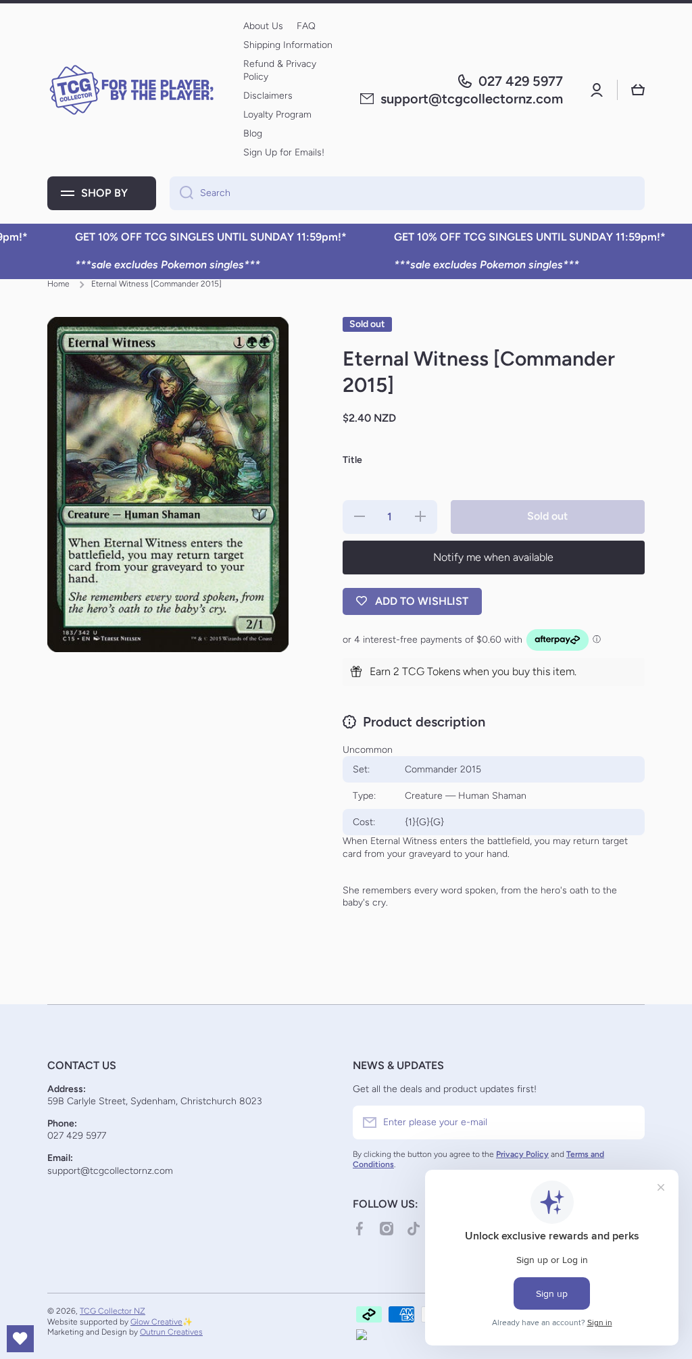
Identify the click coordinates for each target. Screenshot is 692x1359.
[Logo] (131, 90)
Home (58, 284)
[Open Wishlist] (20, 1338)
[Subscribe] (628, 1122)
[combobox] (407, 193)
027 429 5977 (520, 81)
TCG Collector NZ (112, 1311)
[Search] (181, 193)
